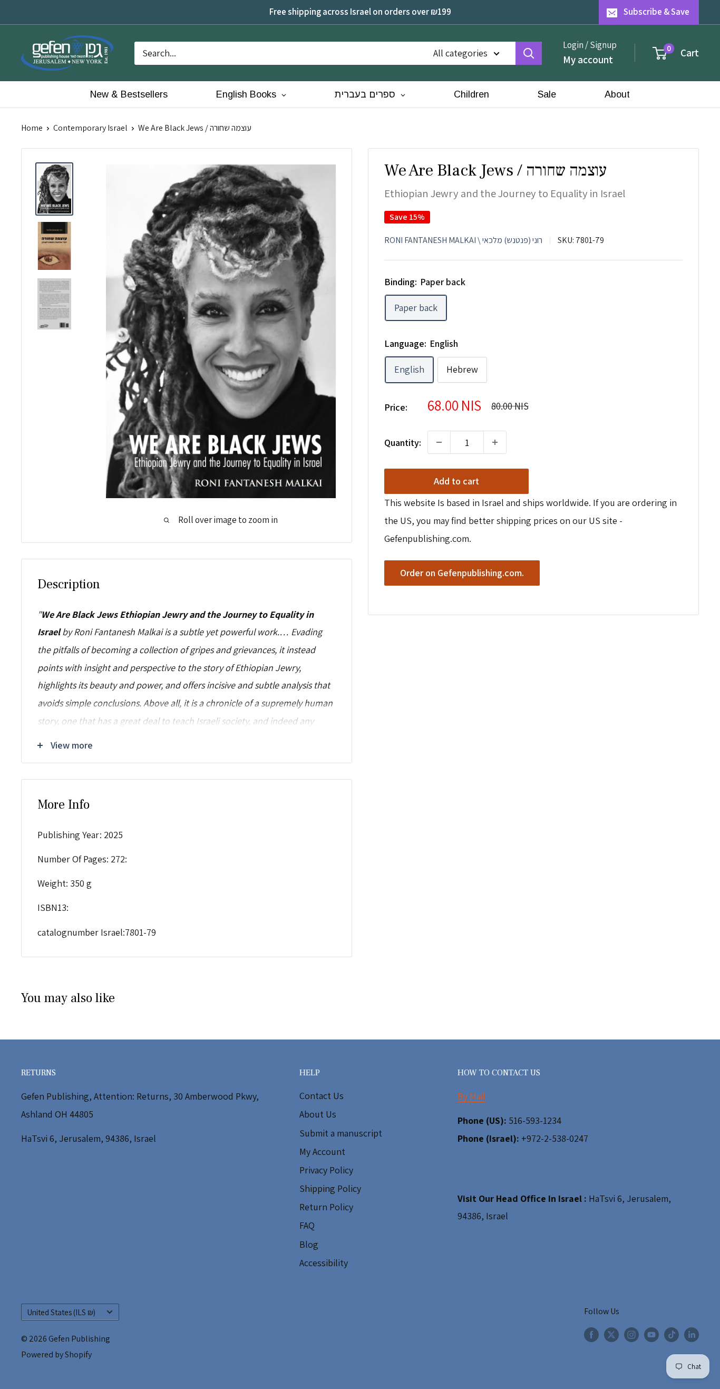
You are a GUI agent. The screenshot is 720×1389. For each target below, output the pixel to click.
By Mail (471, 1096)
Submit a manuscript (340, 1133)
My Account (322, 1151)
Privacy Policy (326, 1170)
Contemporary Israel (90, 127)
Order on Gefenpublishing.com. (462, 573)
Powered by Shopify (56, 1354)
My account (588, 59)
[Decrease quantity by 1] (439, 442)
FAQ (307, 1225)
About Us (317, 1114)
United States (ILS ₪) (61, 1312)
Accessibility (323, 1263)
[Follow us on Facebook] (591, 1334)
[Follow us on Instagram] (631, 1334)
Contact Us (321, 1096)
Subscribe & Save (656, 11)
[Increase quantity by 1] (495, 442)
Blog (308, 1244)
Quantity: (402, 442)
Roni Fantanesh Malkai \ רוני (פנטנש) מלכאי (463, 239)
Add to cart (456, 481)
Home (32, 127)
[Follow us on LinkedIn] (691, 1334)
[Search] (528, 52)
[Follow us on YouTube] (651, 1334)
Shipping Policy (330, 1188)
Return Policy (326, 1207)
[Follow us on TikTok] (671, 1334)
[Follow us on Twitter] (611, 1334)
